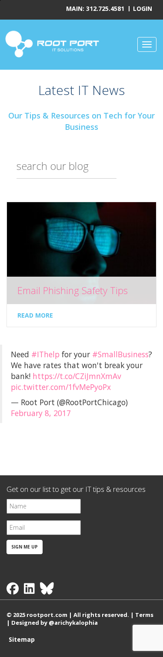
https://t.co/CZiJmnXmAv (77, 376)
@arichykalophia (73, 623)
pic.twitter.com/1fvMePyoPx (61, 387)
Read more (35, 315)
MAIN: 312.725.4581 (95, 8)
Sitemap (22, 639)
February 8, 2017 (41, 413)
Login (142, 8)
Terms (144, 615)
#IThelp (45, 354)
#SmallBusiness (120, 354)
